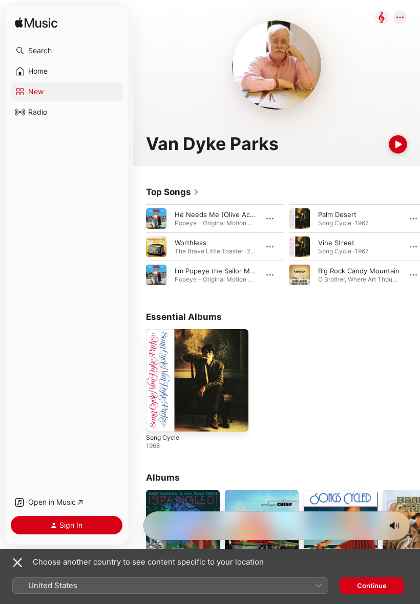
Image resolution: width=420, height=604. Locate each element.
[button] (66, 50)
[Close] (17, 562)
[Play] (398, 144)
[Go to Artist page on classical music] (381, 18)
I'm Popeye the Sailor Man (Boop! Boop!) (239, 271)
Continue (372, 585)
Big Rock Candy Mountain (359, 271)
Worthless (190, 243)
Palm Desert (337, 214)
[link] (172, 192)
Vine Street (336, 243)
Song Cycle (162, 437)
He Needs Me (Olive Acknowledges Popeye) (246, 214)
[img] (36, 23)
